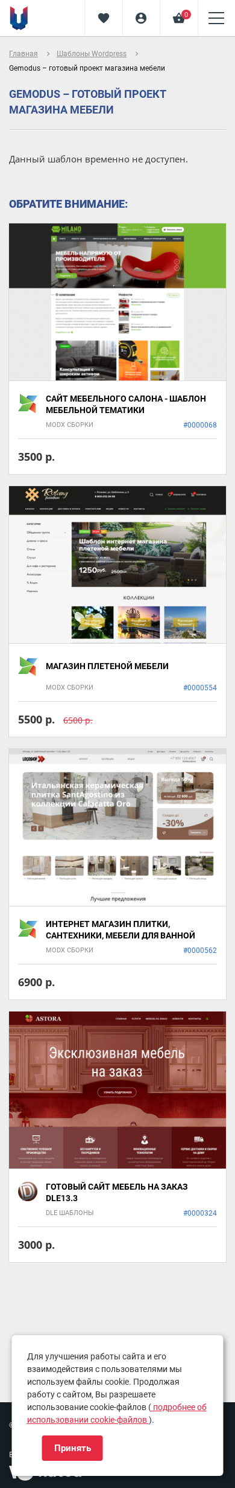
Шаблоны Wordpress (92, 54)
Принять (72, 1448)
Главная (23, 54)
